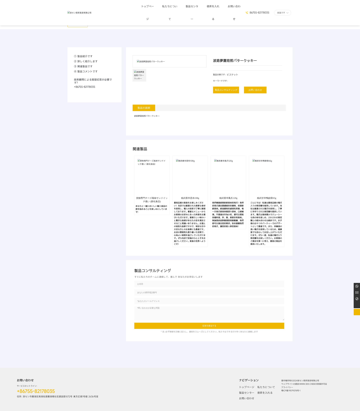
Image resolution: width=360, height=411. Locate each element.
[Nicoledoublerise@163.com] (357, 292)
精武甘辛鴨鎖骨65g (266, 198)
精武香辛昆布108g (190, 198)
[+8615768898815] (357, 286)
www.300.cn (305, 384)
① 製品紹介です (83, 56)
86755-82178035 (259, 12)
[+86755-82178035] (357, 299)
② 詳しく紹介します (86, 61)
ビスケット (232, 74)
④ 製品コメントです (86, 71)
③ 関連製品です (83, 66)
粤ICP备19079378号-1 (291, 390)
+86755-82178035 (84, 86)
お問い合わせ (25, 380)
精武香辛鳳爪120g (228, 198)
